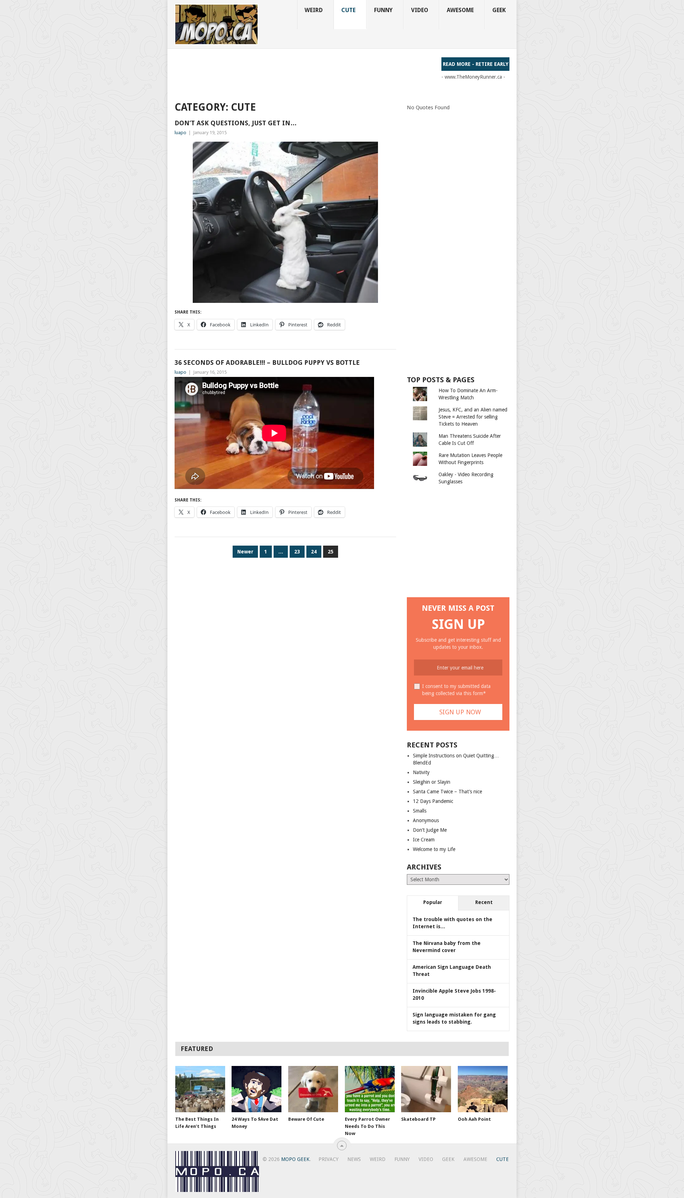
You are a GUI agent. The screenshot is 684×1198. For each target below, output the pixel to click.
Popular (432, 902)
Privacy (328, 1159)
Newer (245, 552)
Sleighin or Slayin (431, 782)
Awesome (460, 10)
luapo (180, 132)
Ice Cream (424, 839)
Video (419, 10)
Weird (314, 10)
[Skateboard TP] (426, 1089)
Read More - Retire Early (475, 64)
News (354, 1159)
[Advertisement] (304, 73)
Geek (499, 10)
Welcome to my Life (434, 849)
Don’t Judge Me (430, 830)
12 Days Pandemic (433, 801)
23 (297, 552)
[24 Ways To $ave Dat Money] (256, 1089)
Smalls (419, 811)
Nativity (421, 772)
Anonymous (426, 820)
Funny (383, 10)
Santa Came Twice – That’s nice (447, 791)
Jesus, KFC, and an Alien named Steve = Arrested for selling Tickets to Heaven (473, 417)
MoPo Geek (295, 1159)
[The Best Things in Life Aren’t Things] (200, 1089)
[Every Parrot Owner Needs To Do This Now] (370, 1089)
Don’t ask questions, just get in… (236, 123)
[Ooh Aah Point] (483, 1089)
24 (314, 552)
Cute (348, 10)
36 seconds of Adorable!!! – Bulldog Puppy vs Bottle (267, 362)
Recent (484, 902)
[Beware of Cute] (313, 1089)
